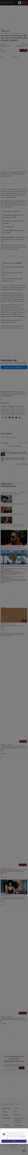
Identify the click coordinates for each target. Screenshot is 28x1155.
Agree (14, 1141)
